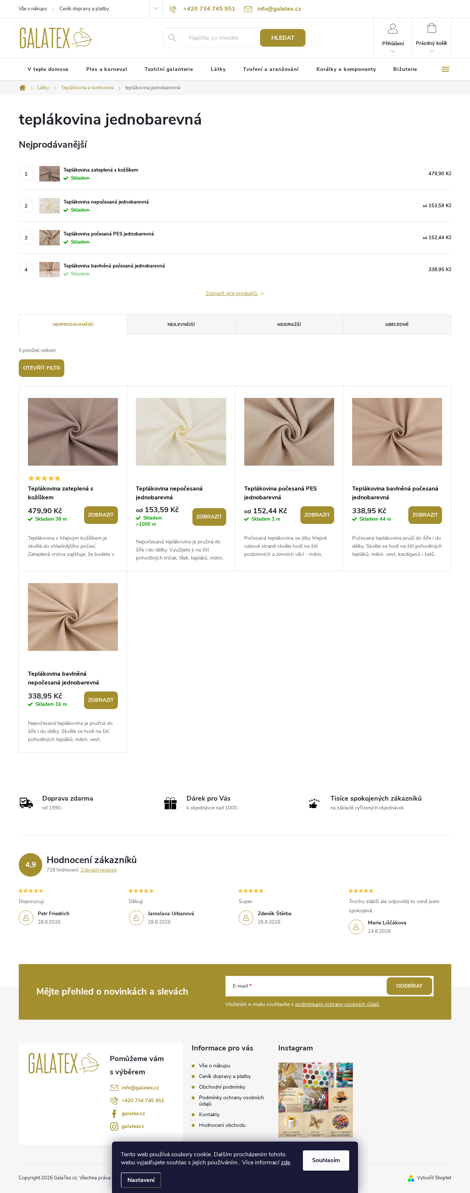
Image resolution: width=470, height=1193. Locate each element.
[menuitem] (48, 69)
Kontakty (209, 1114)
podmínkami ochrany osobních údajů (337, 1004)
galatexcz (133, 1126)
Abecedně (397, 324)
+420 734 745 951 (143, 1100)
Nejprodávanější (73, 324)
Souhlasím (326, 1160)
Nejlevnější (181, 324)
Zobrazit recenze (99, 870)
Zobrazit (101, 514)
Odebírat (409, 985)
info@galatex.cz (140, 1087)
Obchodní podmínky (222, 1087)
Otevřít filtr (41, 367)
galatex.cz (133, 1113)
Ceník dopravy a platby (84, 9)
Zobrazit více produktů (232, 294)
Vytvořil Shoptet (434, 1178)
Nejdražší (289, 324)
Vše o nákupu (33, 9)
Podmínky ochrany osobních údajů (231, 1100)
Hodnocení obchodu (222, 1125)
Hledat (282, 38)
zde (285, 1162)
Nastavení (141, 1180)
